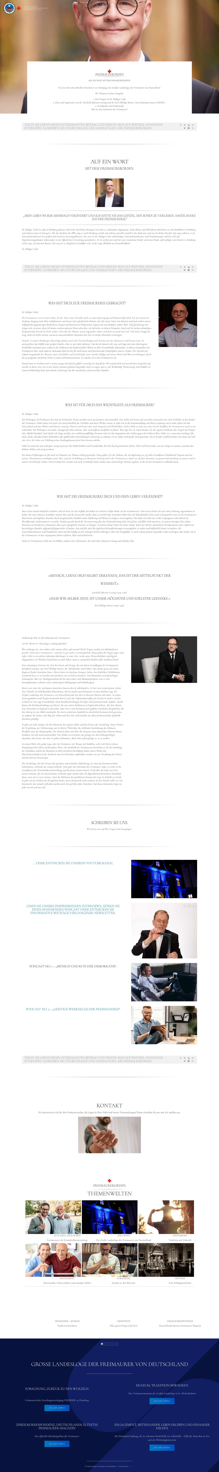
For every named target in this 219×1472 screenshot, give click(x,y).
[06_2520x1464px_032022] (164, 1007)
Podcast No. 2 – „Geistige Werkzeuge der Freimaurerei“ (73, 1009)
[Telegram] (184, 128)
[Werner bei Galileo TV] (164, 904)
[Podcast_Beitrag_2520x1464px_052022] (164, 964)
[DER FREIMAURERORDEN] (164, 861)
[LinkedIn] (189, 125)
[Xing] (189, 128)
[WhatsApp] (193, 125)
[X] (185, 125)
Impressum (131, 1466)
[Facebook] (181, 125)
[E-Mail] (193, 128)
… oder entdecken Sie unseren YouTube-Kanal (73, 863)
